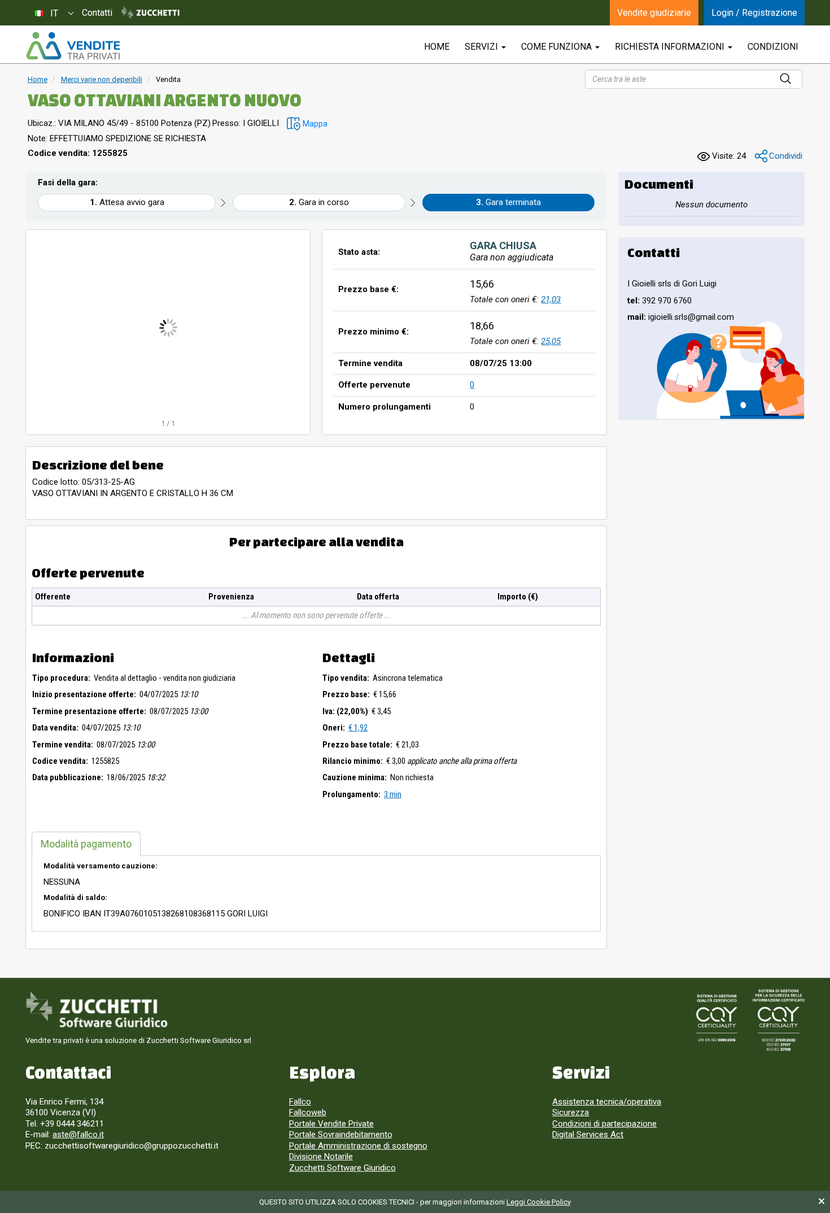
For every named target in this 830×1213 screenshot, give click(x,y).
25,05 (551, 341)
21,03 (551, 299)
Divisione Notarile (321, 1156)
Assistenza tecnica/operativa (606, 1102)
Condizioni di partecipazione (604, 1124)
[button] (307, 124)
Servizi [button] (482, 46)
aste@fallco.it (78, 1134)
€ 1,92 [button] (358, 728)
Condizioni (773, 46)
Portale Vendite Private (331, 1124)
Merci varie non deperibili (101, 79)
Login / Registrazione (754, 12)
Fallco (300, 1102)
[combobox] (53, 12)
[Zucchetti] (150, 13)
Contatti (97, 12)
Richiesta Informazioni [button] (671, 46)
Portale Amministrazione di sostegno (358, 1146)
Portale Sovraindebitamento (340, 1134)
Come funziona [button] (557, 46)
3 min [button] (392, 794)
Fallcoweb (307, 1112)
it (54, 13)
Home (37, 79)
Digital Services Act (587, 1134)
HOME (436, 46)
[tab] (86, 844)
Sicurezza (570, 1112)
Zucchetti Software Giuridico (342, 1168)
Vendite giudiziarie (654, 12)
